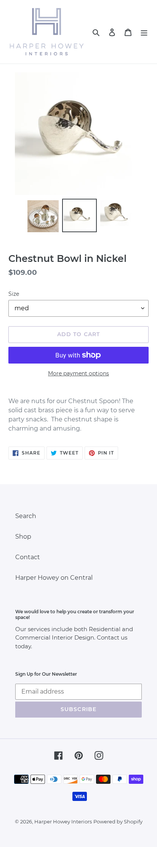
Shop (23, 536)
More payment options (78, 373)
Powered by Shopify (118, 821)
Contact (27, 557)
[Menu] (144, 32)
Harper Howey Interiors (63, 821)
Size (13, 293)
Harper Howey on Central (54, 577)
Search (25, 516)
